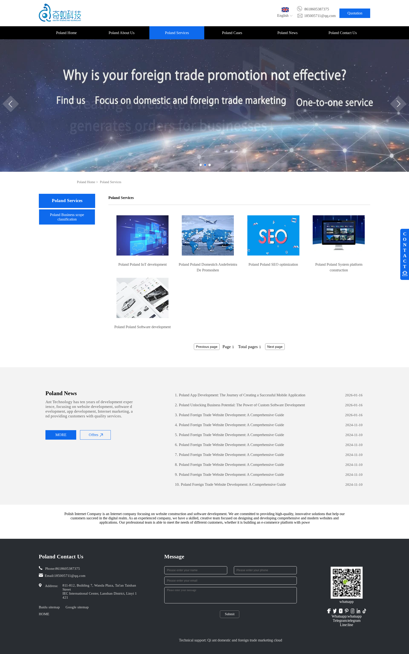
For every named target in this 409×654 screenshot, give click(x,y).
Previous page (207, 347)
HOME (44, 614)
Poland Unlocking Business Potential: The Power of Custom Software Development (240, 405)
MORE (61, 435)
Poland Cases (232, 33)
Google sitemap (77, 607)
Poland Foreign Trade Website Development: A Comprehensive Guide (229, 415)
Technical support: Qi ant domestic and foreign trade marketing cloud (230, 640)
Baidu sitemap (49, 607)
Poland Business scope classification (67, 217)
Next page (275, 347)
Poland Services (177, 33)
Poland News (287, 33)
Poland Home (66, 33)
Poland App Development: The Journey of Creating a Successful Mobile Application (240, 395)
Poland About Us (121, 33)
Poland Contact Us (343, 33)
